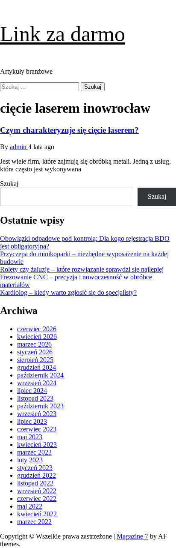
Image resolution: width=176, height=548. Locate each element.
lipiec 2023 (32, 421)
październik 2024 (40, 375)
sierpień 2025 (35, 359)
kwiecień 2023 (37, 444)
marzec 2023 (34, 452)
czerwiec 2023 (36, 429)
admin (19, 146)
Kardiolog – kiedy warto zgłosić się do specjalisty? (68, 292)
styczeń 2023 (35, 467)
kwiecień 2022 (37, 514)
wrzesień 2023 (36, 413)
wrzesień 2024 (36, 382)
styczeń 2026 (35, 352)
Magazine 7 (132, 536)
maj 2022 (29, 506)
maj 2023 (29, 436)
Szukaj (9, 183)
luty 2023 (30, 460)
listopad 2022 (35, 483)
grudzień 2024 (36, 367)
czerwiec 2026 (36, 328)
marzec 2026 (34, 344)
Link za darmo (62, 34)
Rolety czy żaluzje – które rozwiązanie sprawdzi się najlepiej (82, 269)
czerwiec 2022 (36, 498)
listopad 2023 (35, 398)
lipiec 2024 (32, 390)
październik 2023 (40, 406)
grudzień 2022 (36, 475)
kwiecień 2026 (37, 336)
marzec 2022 (34, 521)
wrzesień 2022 (36, 490)
